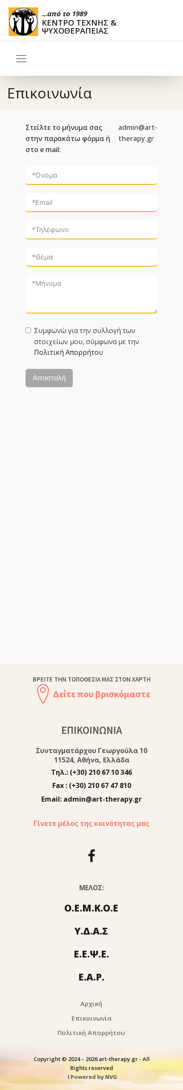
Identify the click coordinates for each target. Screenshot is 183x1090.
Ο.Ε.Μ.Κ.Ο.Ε (91, 907)
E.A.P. (91, 976)
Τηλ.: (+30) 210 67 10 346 (91, 772)
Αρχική (91, 1003)
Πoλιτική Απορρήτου (91, 1032)
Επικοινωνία (91, 1018)
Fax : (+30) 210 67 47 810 (91, 785)
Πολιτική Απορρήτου (68, 352)
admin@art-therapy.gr (137, 133)
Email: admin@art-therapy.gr (91, 799)
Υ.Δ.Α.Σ (91, 930)
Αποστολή (49, 378)
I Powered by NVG (91, 1077)
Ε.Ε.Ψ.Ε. (91, 953)
